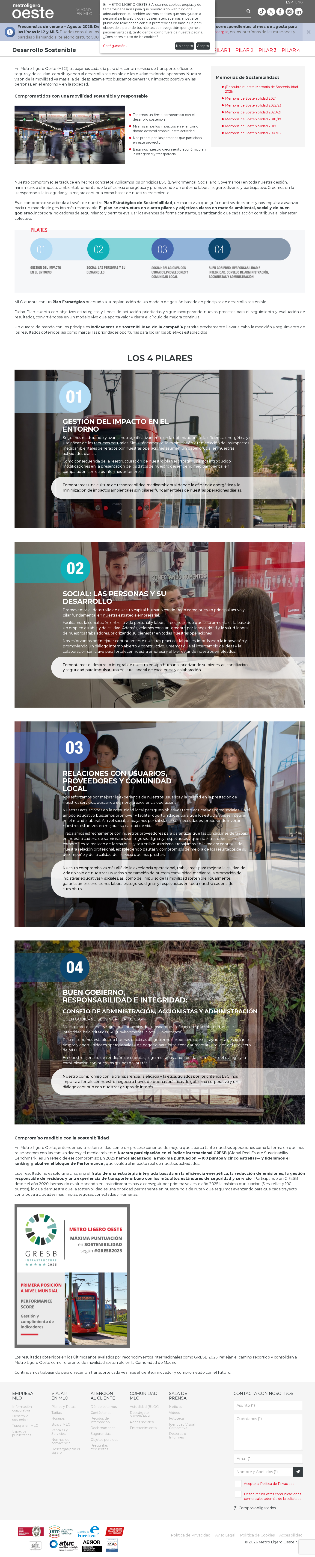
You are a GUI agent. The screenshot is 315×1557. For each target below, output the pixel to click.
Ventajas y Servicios (59, 1432)
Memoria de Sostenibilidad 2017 (250, 126)
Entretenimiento (143, 1428)
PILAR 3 (267, 50)
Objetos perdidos (104, 1440)
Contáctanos (101, 1413)
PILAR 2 (244, 50)
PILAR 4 (291, 50)
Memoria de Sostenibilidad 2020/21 (253, 112)
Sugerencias (100, 1434)
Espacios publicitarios (21, 1433)
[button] (84, 11)
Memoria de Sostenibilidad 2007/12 (253, 133)
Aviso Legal (225, 1535)
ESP (289, 2)
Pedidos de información (100, 1420)
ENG (299, 2)
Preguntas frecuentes (99, 1447)
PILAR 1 (221, 50)
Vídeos (174, 1413)
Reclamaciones (103, 1428)
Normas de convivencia (60, 1441)
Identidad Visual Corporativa (182, 1426)
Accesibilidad (291, 1535)
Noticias (175, 1407)
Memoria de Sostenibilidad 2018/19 (253, 119)
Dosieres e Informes (177, 1435)
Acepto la (269, 1484)
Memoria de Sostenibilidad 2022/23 (253, 105)
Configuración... (115, 46)
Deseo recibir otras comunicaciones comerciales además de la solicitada (272, 1496)
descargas (219, 32)
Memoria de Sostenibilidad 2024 (251, 98)
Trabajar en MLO (25, 1426)
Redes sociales (142, 1422)
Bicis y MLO (61, 1424)
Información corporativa (22, 1408)
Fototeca (176, 1418)
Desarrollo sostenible (20, 1418)
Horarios (58, 1418)
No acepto (184, 46)
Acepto (203, 46)
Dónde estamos (104, 1407)
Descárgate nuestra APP (140, 1414)
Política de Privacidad (277, 1484)
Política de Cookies (257, 1535)
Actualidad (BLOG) (145, 1407)
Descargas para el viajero (65, 1451)
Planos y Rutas (63, 1407)
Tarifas (56, 1413)
